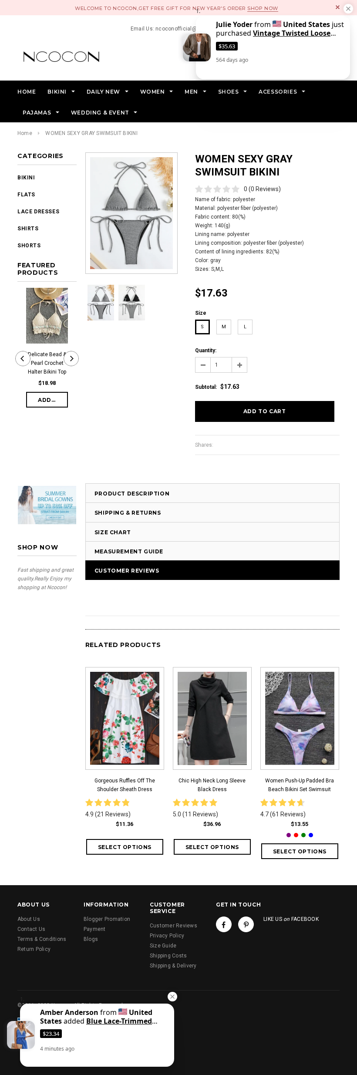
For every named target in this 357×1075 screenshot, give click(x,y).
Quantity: (205, 350)
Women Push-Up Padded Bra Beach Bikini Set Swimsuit (299, 785)
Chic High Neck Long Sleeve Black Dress (212, 785)
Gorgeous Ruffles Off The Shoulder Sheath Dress (124, 785)
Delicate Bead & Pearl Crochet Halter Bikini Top (47, 363)
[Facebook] (224, 924)
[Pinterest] (246, 924)
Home (24, 133)
